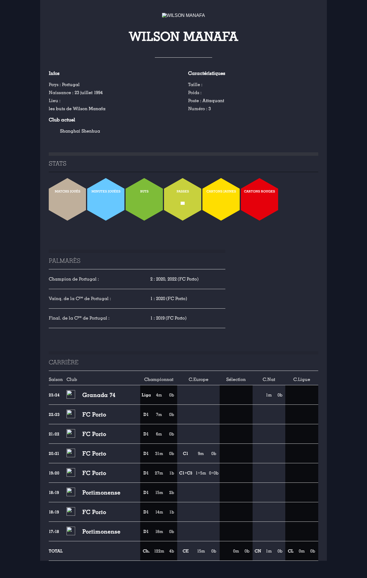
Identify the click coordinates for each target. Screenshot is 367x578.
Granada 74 (99, 395)
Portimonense (101, 492)
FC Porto (94, 414)
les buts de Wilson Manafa (77, 109)
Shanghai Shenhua (80, 131)
